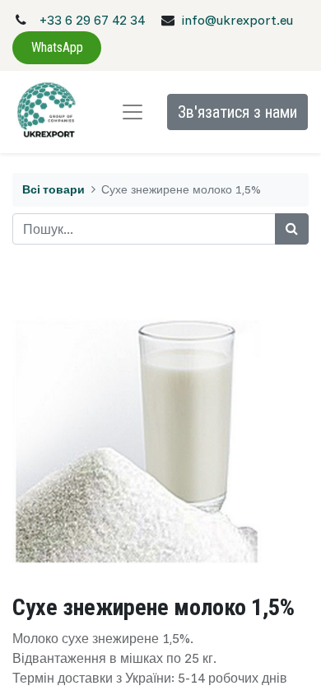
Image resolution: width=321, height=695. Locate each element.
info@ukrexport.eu (237, 20)
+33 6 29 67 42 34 (92, 20)
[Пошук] (292, 229)
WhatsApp (57, 47)
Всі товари (53, 189)
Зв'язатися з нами (237, 112)
